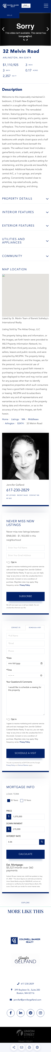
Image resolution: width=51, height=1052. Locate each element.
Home (5, 419)
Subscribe (25, 596)
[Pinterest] (30, 1013)
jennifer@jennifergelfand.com (27, 1000)
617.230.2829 (27, 984)
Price (9, 811)
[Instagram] (40, 1013)
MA (23, 419)
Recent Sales (22, 495)
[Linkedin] (21, 1013)
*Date (8, 658)
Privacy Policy (25, 585)
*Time (9, 670)
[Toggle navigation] (46, 5)
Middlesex (33, 419)
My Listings (11, 495)
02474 (20, 423)
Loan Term (12, 794)
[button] (4, 29)
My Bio (9, 498)
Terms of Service (23, 765)
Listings (15, 419)
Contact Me (34, 495)
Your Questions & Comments (19, 682)
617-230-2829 (17, 490)
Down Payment (14, 824)
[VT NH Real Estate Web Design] (25, 1034)
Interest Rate (13, 836)
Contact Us (15, 627)
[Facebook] (11, 1013)
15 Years (27, 800)
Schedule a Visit (35, 627)
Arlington (9, 423)
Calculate (25, 854)
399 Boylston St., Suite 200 (27, 991)
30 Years (14, 800)
